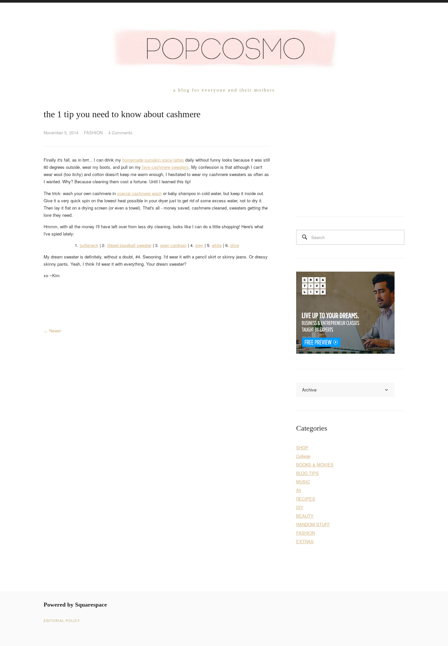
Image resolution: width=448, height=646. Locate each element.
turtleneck (89, 245)
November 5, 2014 (61, 132)
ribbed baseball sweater (129, 245)
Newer (55, 330)
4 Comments (120, 132)
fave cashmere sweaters (165, 167)
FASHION (93, 132)
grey (199, 245)
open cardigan (173, 245)
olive (234, 245)
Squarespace (91, 604)
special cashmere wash (139, 193)
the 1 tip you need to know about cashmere (122, 114)
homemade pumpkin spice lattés (153, 160)
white (217, 245)
